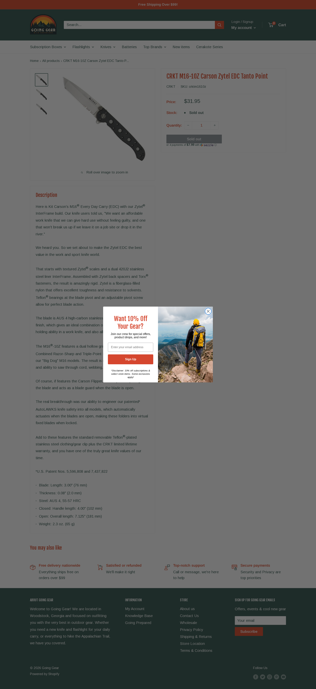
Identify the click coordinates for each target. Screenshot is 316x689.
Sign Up (130, 359)
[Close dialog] (208, 311)
